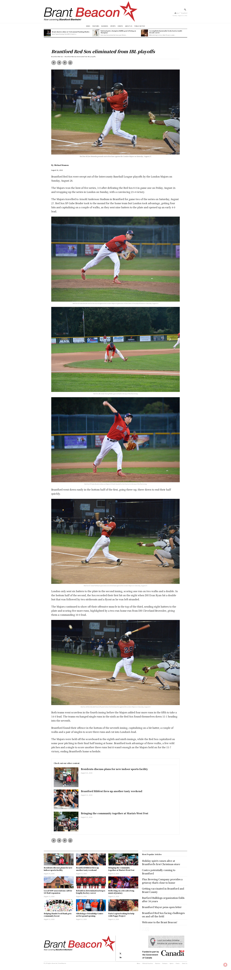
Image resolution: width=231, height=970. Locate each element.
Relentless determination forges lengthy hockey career (90, 891)
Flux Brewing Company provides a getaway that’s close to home (162, 881)
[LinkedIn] (120, 957)
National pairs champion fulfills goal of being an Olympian (118, 32)
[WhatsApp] (70, 62)
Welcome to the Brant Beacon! (159, 922)
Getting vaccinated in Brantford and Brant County (163, 890)
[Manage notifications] (225, 965)
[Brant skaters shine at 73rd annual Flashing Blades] (47, 32)
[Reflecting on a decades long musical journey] (123, 882)
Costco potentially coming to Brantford (158, 871)
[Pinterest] (64, 62)
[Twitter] (59, 62)
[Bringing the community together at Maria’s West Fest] (66, 821)
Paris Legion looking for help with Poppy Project (121, 914)
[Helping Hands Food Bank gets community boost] (59, 905)
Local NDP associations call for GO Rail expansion (58, 891)
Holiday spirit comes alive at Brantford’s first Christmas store (161, 862)
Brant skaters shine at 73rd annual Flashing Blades (70, 32)
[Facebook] (53, 62)
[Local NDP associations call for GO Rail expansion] (59, 882)
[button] (185, 9)
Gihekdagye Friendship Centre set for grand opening (89, 914)
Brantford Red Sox (57, 56)
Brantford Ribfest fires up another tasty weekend (111, 791)
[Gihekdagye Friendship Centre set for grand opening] (91, 905)
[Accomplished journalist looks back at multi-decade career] (144, 32)
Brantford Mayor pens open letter (162, 907)
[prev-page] (143, 929)
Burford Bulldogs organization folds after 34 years (163, 899)
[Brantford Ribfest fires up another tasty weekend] (66, 799)
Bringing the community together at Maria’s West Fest (114, 813)
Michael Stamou (61, 165)
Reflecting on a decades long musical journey (121, 891)
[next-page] (147, 929)
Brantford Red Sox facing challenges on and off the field (163, 914)
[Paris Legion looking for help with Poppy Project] (123, 905)
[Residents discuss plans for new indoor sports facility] (66, 777)
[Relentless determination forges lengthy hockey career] (91, 882)
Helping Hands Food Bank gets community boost (57, 914)
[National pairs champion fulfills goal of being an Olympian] (95, 32)
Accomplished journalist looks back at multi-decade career (165, 32)
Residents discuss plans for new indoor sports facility (114, 769)
